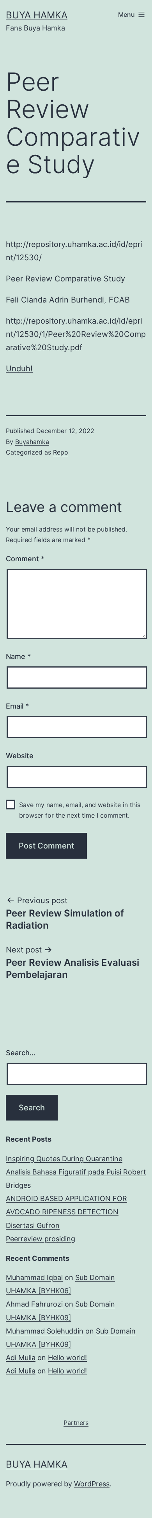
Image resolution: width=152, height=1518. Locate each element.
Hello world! (67, 1357)
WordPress (92, 1484)
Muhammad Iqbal (34, 1277)
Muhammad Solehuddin (44, 1331)
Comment (25, 559)
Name (18, 656)
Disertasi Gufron (33, 1225)
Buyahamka (32, 442)
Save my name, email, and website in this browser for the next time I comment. (79, 810)
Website (20, 756)
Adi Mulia (20, 1357)
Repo (60, 452)
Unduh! (19, 368)
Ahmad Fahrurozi (34, 1304)
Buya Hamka (36, 15)
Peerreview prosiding (40, 1239)
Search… (20, 1053)
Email (17, 706)
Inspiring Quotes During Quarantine (64, 1159)
